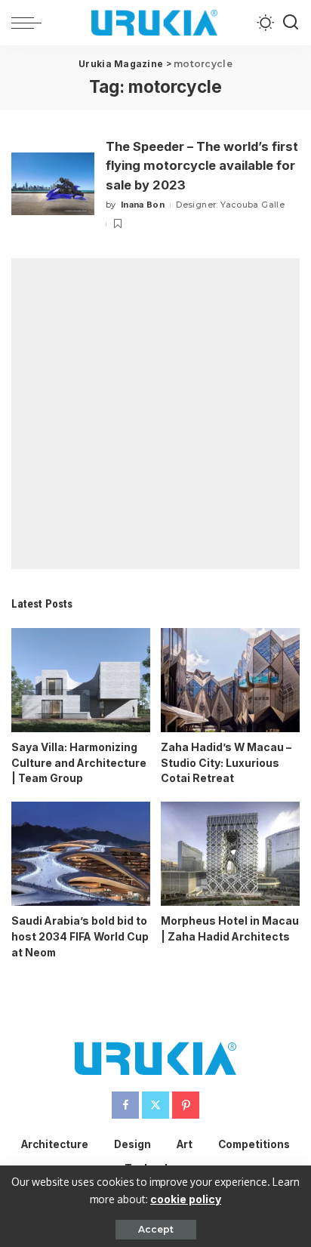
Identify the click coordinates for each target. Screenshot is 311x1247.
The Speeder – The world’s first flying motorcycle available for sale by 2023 (202, 165)
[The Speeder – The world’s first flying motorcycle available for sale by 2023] (52, 183)
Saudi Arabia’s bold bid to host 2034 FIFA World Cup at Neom (80, 936)
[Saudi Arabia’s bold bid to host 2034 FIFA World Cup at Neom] (80, 854)
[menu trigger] (30, 22)
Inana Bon (143, 204)
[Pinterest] (185, 1105)
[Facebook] (125, 1105)
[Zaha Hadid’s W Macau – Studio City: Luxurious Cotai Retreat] (230, 680)
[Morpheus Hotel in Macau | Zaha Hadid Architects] (230, 854)
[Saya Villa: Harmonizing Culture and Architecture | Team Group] (80, 680)
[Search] (291, 22)
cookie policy (185, 1199)
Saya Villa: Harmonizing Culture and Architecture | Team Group (78, 763)
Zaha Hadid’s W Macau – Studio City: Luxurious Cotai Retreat (226, 763)
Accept (156, 1229)
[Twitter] (155, 1105)
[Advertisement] (155, 413)
